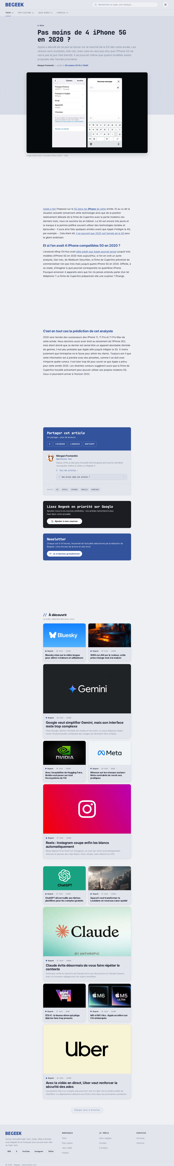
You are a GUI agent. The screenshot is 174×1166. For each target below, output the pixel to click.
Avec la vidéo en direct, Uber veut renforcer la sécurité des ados (81, 1085)
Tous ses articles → (68, 470)
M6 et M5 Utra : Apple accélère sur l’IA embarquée (109, 1016)
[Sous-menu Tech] (12, 12)
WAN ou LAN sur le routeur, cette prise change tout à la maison (108, 656)
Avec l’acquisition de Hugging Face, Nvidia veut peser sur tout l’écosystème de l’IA (64, 775)
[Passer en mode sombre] (165, 5)
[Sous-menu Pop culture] (33, 12)
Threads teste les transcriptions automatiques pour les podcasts (62, 1139)
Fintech (61, 13)
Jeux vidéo (44, 13)
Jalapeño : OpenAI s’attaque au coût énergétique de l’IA (109, 1139)
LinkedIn (75, 444)
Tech (8, 13)
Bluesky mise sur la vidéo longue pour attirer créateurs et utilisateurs (64, 656)
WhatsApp (89, 444)
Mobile (84, 489)
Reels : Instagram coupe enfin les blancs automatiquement (77, 845)
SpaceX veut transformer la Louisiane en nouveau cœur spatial (108, 899)
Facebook (60, 444)
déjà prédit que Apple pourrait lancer (96, 251)
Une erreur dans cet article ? (76, 477)
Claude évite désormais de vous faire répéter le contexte (83, 967)
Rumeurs (95, 489)
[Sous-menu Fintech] (67, 12)
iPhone (74, 489)
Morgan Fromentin (46, 65)
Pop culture (24, 13)
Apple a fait (49, 209)
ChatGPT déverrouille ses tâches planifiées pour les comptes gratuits (64, 899)
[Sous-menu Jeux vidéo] (51, 12)
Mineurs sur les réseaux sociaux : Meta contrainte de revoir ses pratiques (108, 775)
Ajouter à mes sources (66, 521)
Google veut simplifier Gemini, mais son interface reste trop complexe (84, 724)
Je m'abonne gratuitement (66, 553)
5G (57, 489)
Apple (64, 489)
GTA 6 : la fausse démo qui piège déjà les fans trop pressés (62, 1016)
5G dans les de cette (90, 209)
